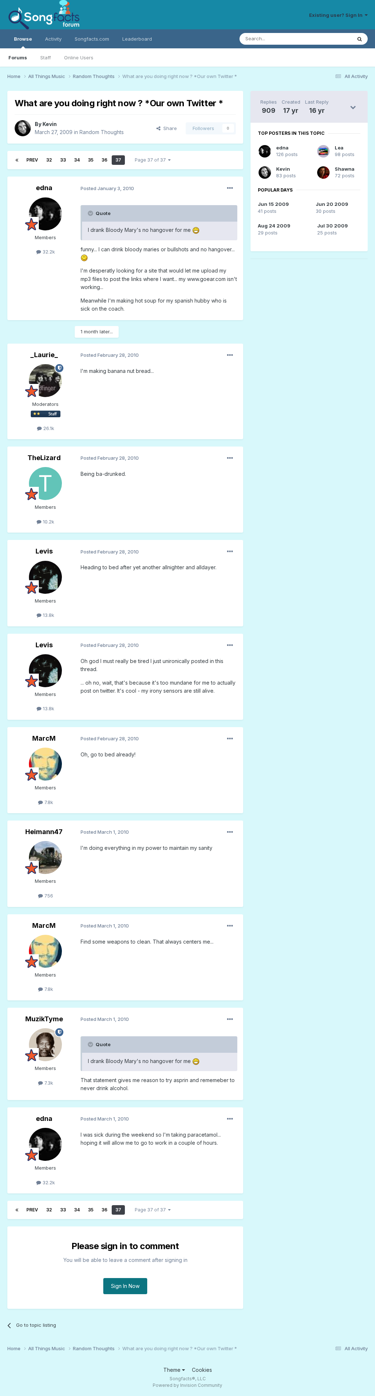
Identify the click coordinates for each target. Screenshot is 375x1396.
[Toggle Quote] (91, 213)
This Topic (330, 38)
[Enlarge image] (196, 230)
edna (44, 188)
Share (168, 128)
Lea (339, 148)
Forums (17, 57)
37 (118, 160)
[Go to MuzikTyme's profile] (45, 1044)
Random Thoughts (101, 132)
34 (77, 160)
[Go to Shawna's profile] (323, 172)
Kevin (49, 124)
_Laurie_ (44, 355)
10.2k (47, 522)
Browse (23, 39)
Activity (53, 39)
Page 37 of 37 (151, 160)
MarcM (44, 738)
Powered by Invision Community (187, 1385)
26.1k (48, 428)
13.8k (47, 615)
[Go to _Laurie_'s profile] (45, 380)
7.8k (48, 802)
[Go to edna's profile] (45, 213)
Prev (32, 160)
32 (49, 160)
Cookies (202, 1370)
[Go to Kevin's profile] (23, 128)
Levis (44, 551)
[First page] (17, 160)
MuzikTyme (44, 1019)
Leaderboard (137, 39)
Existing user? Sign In (337, 15)
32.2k (48, 252)
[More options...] (230, 188)
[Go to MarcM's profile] (45, 764)
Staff (45, 57)
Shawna (344, 169)
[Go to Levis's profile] (45, 577)
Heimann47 (44, 832)
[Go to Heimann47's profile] (45, 857)
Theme (172, 1370)
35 (90, 160)
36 (104, 160)
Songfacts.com (92, 39)
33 (63, 160)
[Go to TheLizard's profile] (45, 483)
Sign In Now (125, 1286)
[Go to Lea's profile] (323, 151)
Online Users (78, 57)
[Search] (360, 39)
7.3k (48, 1083)
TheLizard (44, 458)
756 (48, 896)
